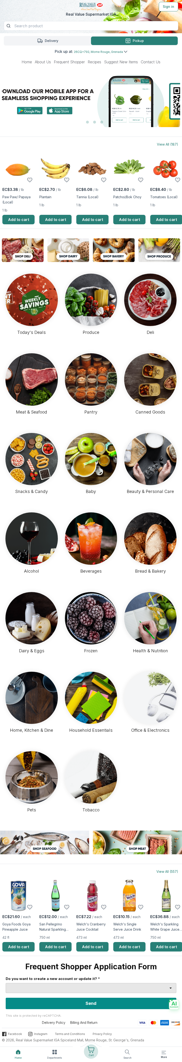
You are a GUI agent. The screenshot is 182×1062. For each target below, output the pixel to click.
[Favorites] (30, 180)
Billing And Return (83, 1023)
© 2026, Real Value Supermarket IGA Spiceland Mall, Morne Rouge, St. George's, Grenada (73, 1040)
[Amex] (164, 1022)
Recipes (94, 62)
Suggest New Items (121, 62)
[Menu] (164, 1052)
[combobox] (91, 988)
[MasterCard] (153, 1022)
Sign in (168, 7)
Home (27, 62)
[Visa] (142, 1022)
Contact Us (150, 62)
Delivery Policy (53, 1023)
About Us (43, 62)
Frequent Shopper (69, 62)
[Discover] (175, 1022)
